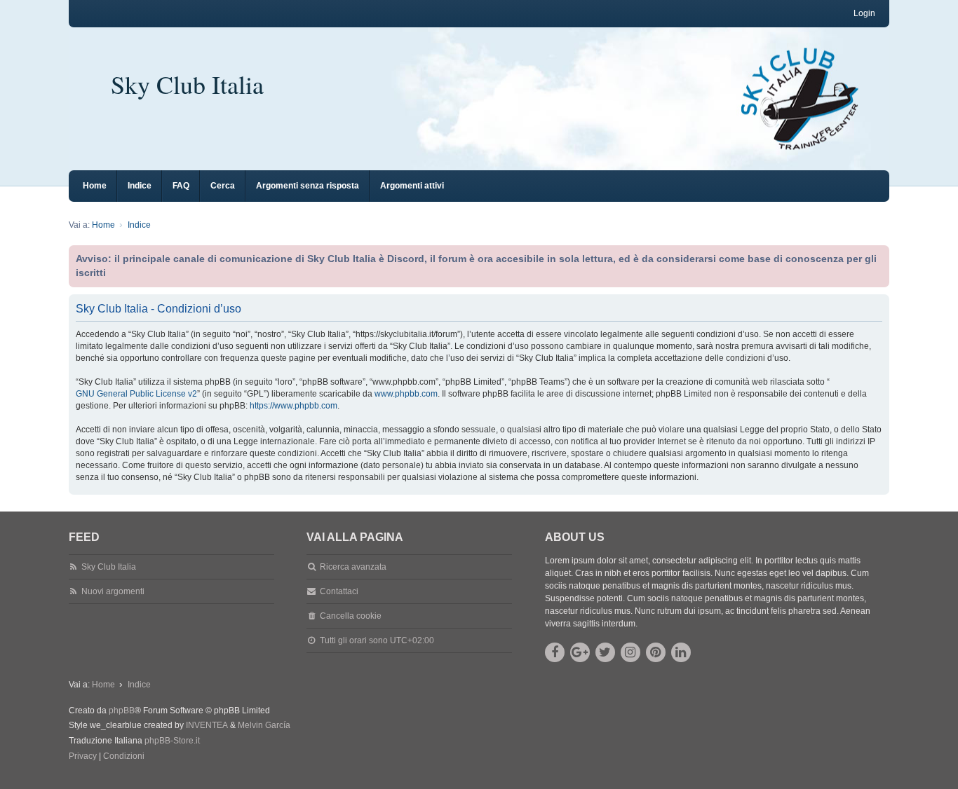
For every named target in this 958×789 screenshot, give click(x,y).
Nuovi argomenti (112, 591)
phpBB (122, 710)
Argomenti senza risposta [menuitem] (307, 186)
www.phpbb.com (406, 394)
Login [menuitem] (864, 13)
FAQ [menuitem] (181, 186)
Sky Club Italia (187, 84)
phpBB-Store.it (172, 741)
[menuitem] (83, 756)
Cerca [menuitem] (222, 186)
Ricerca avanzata (353, 567)
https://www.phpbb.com (293, 406)
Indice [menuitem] (139, 186)
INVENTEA (207, 725)
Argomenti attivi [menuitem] (412, 186)
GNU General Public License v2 (136, 394)
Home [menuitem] (95, 186)
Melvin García (264, 725)
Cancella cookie (351, 616)
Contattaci (339, 591)
